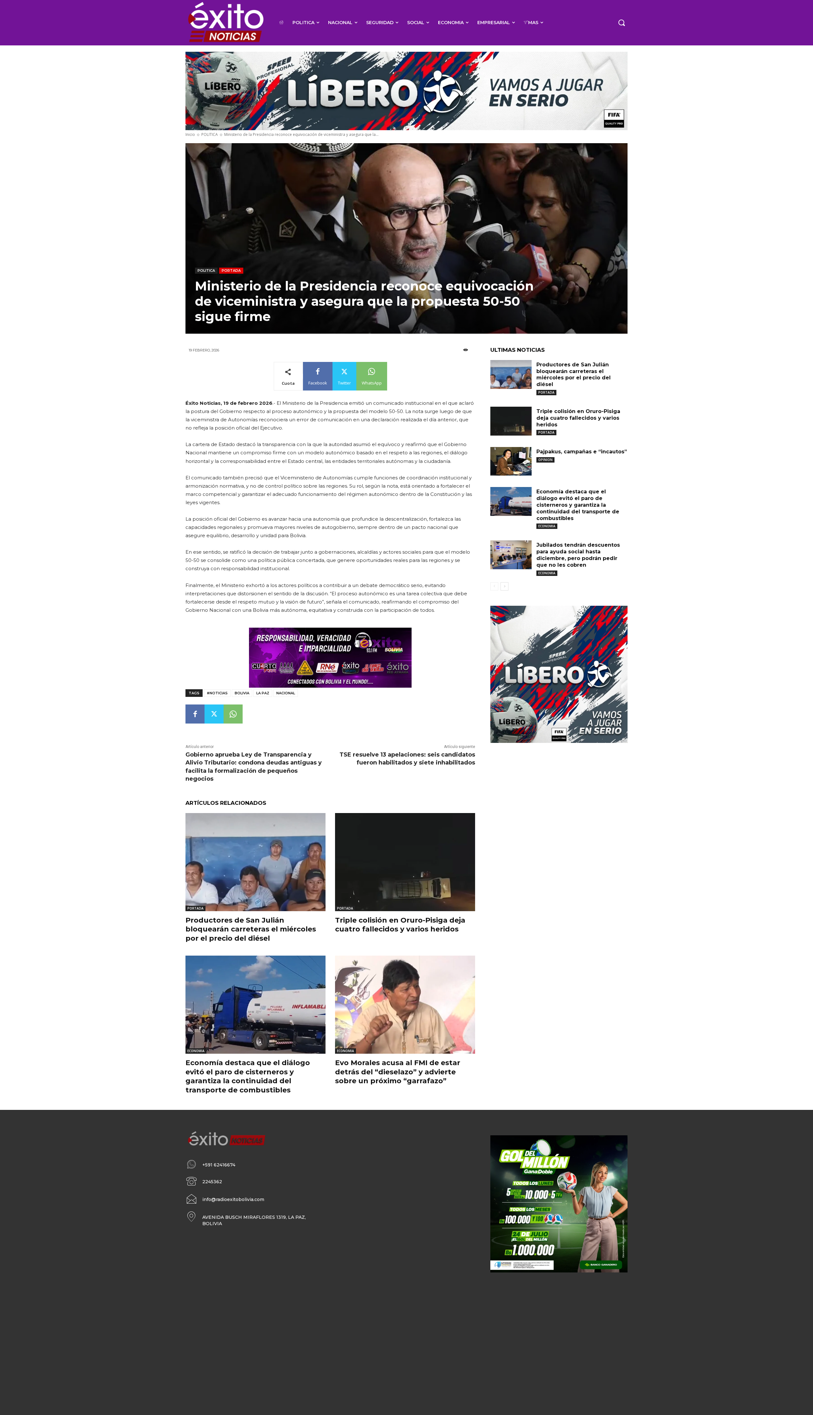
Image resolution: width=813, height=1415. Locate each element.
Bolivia (242, 693)
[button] (621, 23)
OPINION (545, 459)
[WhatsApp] (233, 714)
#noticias (217, 693)
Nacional (285, 693)
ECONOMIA (196, 1051)
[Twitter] (214, 714)
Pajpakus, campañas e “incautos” (581, 452)
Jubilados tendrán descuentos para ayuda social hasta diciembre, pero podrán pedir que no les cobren (578, 555)
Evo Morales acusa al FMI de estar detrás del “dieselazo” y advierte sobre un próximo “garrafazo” (397, 1071)
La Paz (262, 693)
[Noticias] (225, 22)
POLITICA (209, 134)
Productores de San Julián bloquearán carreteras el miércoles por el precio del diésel (250, 929)
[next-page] (504, 586)
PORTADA (231, 270)
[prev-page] (494, 586)
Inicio (190, 134)
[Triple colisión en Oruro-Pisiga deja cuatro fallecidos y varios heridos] (405, 862)
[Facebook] (195, 714)
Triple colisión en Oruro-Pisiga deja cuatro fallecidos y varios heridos (400, 925)
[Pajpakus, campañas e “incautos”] (511, 461)
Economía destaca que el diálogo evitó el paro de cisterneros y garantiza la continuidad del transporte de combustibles (247, 1076)
